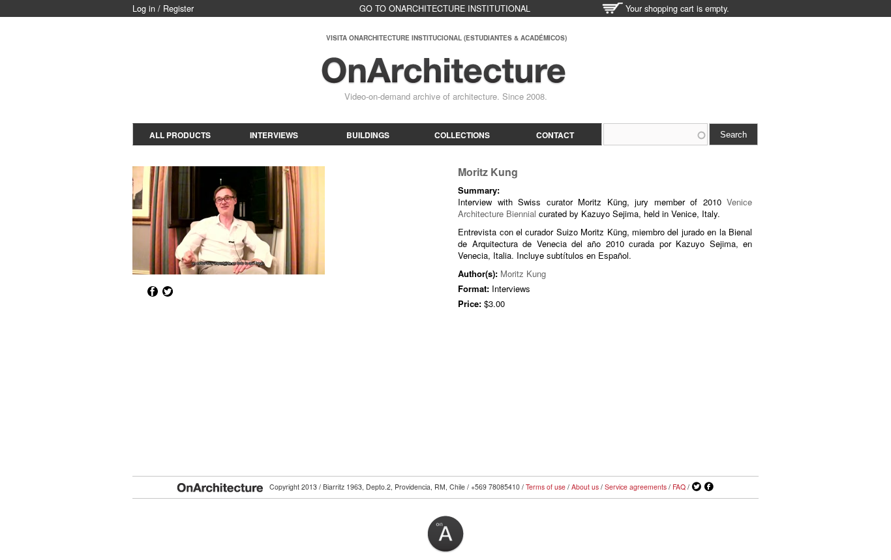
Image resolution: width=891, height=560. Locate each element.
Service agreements (636, 487)
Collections (462, 135)
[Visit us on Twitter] (696, 487)
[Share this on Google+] (137, 291)
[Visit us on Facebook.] (709, 487)
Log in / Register (163, 8)
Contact (555, 135)
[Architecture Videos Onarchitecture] (443, 78)
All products (180, 135)
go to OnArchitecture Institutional (444, 8)
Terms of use (546, 487)
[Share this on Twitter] (167, 291)
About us (585, 487)
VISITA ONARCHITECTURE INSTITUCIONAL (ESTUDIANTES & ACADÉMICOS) (446, 37)
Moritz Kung (488, 171)
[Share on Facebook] (152, 291)
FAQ (679, 487)
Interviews (274, 135)
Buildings (367, 135)
